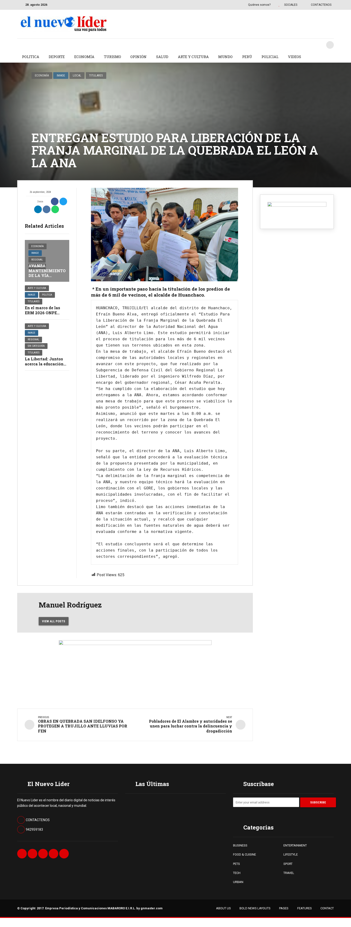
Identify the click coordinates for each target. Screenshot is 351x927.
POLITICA (30, 56)
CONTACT (327, 908)
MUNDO (225, 56)
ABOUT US (223, 908)
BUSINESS (240, 845)
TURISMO (112, 56)
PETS (236, 864)
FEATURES (304, 908)
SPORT (287, 864)
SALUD (162, 56)
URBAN (238, 882)
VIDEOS (294, 56)
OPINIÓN (138, 56)
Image (61, 75)
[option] (164, 234)
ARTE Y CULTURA (193, 56)
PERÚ (247, 56)
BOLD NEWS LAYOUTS (255, 908)
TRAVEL (288, 873)
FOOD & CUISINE (244, 854)
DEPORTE (57, 56)
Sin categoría (36, 345)
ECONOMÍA (84, 56)
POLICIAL (269, 56)
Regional (37, 259)
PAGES (283, 908)
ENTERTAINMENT (295, 845)
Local (77, 75)
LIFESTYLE (290, 854)
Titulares (96, 75)
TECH (236, 873)
